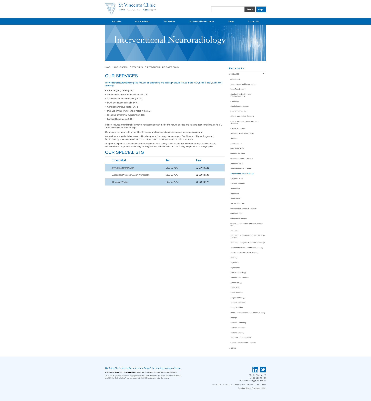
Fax (198, 160)
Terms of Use (239, 384)
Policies (250, 384)
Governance (227, 384)
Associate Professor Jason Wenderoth (130, 175)
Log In (263, 384)
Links (257, 384)
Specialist (119, 160)
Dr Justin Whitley (120, 182)
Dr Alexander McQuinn (123, 168)
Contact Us (216, 384)
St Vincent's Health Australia (125, 372)
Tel (168, 160)
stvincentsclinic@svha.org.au (252, 381)
